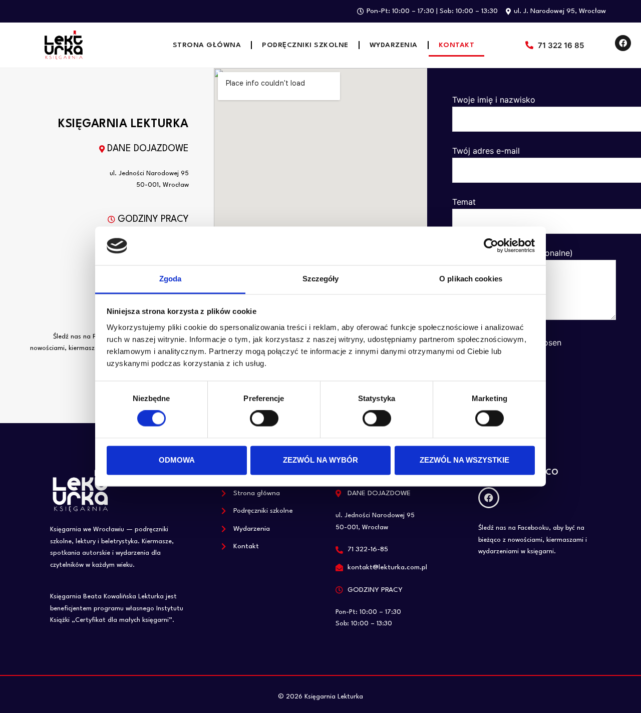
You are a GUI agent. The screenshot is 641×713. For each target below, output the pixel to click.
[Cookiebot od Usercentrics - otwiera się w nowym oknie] (491, 245)
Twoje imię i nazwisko (493, 100)
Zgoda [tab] (170, 278)
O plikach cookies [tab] (470, 278)
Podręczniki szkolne (305, 45)
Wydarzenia (394, 45)
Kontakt (457, 45)
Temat (464, 202)
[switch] (264, 419)
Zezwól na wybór (320, 460)
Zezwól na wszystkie (464, 460)
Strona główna (207, 45)
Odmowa (177, 460)
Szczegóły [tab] (320, 278)
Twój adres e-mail (486, 151)
